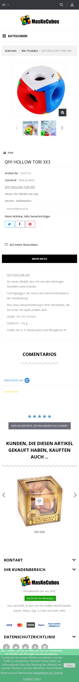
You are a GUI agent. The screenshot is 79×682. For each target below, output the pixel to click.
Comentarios (39, 354)
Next (62, 129)
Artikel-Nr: (12, 173)
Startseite (11, 51)
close (69, 665)
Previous (17, 129)
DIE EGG (39, 532)
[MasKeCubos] (39, 20)
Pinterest (30, 224)
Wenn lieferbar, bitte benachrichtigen (27, 216)
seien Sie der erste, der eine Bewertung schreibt (39, 425)
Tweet (9, 224)
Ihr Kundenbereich (24, 569)
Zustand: (11, 180)
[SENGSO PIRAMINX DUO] (30, 128)
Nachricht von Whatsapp (40, 598)
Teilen (20, 224)
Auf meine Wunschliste (23, 245)
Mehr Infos (39, 258)
